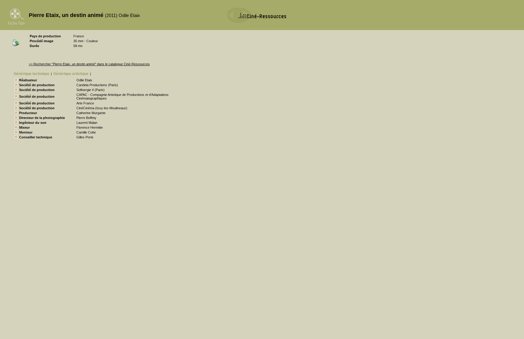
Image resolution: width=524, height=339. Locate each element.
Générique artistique (71, 74)
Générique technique (31, 74)
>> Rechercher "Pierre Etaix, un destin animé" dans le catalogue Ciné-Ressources (89, 64)
